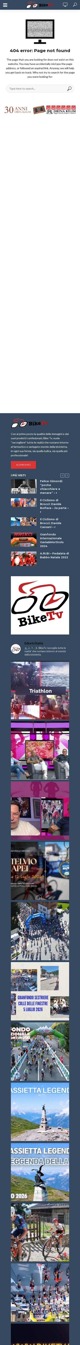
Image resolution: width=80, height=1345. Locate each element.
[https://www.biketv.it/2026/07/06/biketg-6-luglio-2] (40, 1232)
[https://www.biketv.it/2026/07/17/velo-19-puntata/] (40, 750)
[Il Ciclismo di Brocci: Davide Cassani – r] (24, 521)
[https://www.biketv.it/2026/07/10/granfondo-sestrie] (40, 991)
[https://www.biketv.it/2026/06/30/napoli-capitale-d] (40, 1292)
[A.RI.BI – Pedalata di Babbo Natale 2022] (24, 559)
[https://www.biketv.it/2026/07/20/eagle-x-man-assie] (40, 690)
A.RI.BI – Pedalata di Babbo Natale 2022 (54, 555)
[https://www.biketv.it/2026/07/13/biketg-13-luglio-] (40, 931)
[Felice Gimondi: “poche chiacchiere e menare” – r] (24, 486)
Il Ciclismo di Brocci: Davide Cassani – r (50, 523)
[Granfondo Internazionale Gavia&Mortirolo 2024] (24, 539)
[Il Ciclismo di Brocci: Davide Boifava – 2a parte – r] (24, 502)
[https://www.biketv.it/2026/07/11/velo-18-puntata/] (40, 810)
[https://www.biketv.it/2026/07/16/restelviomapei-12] (40, 871)
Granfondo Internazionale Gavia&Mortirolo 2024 (52, 540)
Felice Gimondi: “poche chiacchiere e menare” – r (51, 487)
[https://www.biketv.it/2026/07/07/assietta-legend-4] (40, 1112)
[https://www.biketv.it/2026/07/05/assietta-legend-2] (40, 1172)
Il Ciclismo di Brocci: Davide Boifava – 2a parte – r (54, 506)
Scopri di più (23, 464)
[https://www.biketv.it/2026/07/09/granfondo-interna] (40, 1051)
